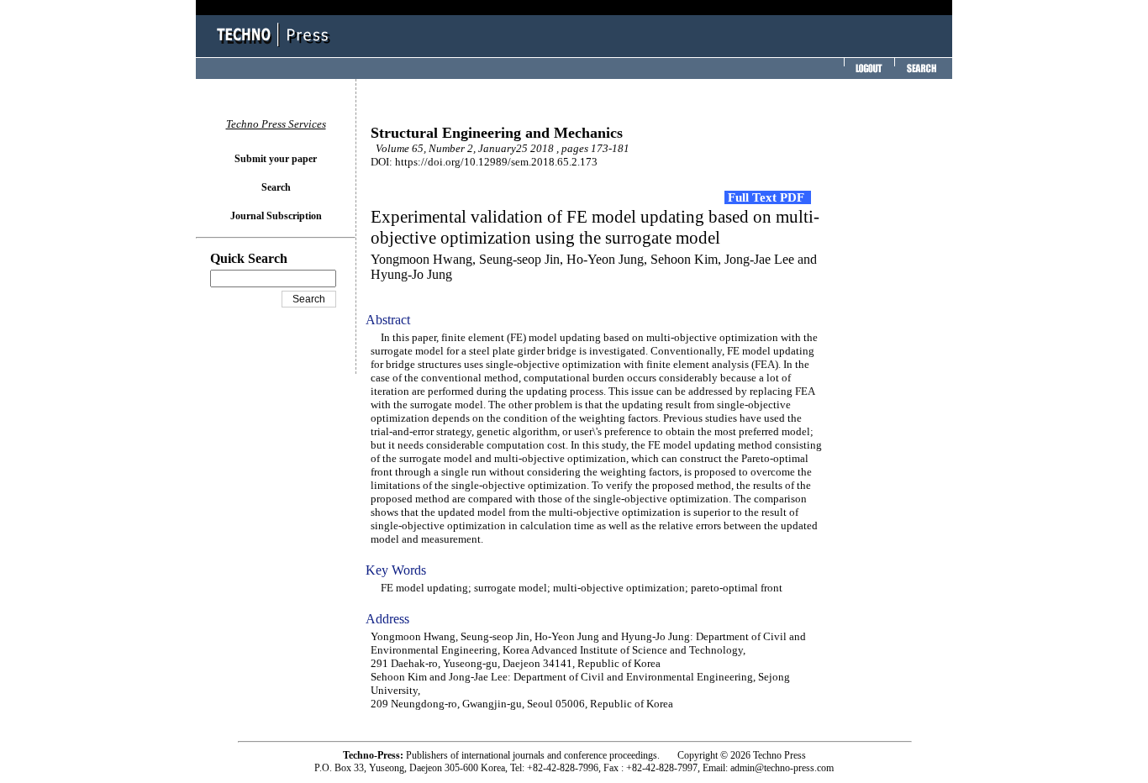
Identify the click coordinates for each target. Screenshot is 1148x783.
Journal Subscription (276, 216)
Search (276, 187)
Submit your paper (275, 159)
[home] (275, 48)
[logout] (867, 73)
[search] (921, 73)
